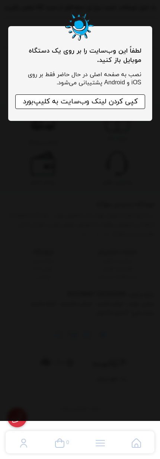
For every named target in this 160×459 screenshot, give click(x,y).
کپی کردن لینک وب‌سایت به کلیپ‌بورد (80, 102)
